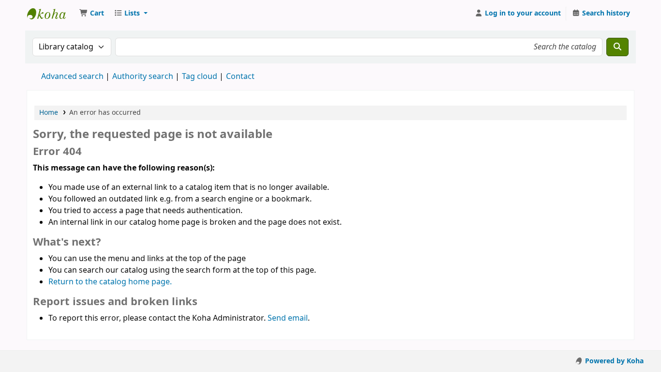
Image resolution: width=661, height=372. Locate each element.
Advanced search (72, 76)
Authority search (142, 76)
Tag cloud (199, 76)
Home (48, 113)
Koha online (51, 13)
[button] (91, 13)
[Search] (617, 47)
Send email (288, 318)
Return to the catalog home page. (110, 282)
